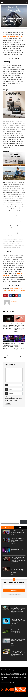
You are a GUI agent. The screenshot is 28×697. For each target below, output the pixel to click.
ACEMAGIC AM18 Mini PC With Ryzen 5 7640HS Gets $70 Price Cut (8, 326)
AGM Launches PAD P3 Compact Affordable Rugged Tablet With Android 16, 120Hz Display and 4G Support (18, 652)
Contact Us (4, 682)
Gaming (12, 615)
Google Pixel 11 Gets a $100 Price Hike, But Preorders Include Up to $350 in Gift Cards (19, 327)
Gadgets (12, 645)
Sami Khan (5, 24)
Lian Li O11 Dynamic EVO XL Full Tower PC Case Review (18, 531)
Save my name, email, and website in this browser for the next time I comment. (13, 398)
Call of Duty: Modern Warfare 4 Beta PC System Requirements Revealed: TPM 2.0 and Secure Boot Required (18, 609)
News (12, 553)
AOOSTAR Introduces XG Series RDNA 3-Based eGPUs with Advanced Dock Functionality (18, 559)
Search (3, 519)
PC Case (12, 534)
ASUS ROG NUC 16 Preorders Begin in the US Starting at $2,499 (8, 346)
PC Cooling (13, 543)
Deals (4, 16)
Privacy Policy (10, 682)
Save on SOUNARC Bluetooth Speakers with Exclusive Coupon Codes (19, 346)
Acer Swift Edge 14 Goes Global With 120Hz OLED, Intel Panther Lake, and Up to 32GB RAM (18, 621)
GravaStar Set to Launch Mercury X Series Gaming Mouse (17, 549)
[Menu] (1, 2)
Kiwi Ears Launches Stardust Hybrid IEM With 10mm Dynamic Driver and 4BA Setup (18, 641)
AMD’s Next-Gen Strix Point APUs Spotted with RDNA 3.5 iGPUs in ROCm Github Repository (18, 570)
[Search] (25, 2)
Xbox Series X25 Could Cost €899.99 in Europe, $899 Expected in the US (18, 631)
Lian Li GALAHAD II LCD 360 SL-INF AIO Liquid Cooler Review (17, 540)
